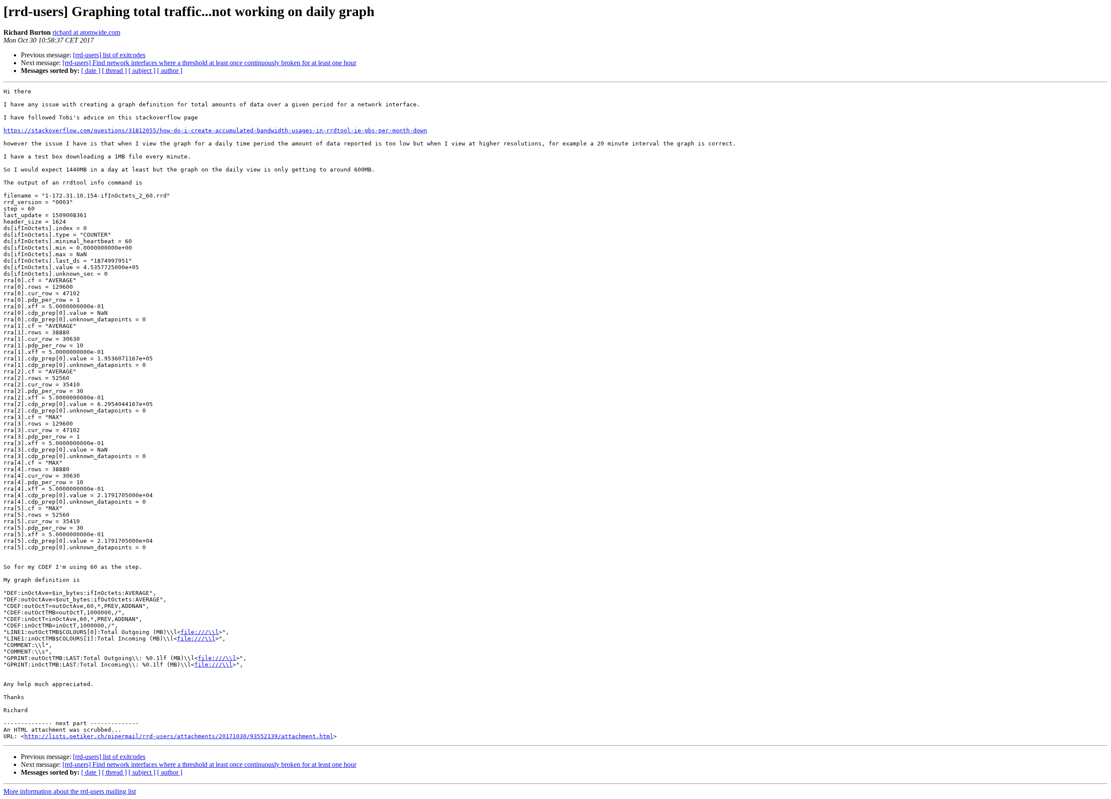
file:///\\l (200, 632)
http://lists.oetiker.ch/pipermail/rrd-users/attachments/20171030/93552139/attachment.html (178, 736)
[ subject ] (141, 70)
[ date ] (90, 70)
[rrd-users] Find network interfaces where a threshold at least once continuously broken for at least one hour (209, 62)
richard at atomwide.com (86, 32)
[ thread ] (114, 70)
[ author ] (169, 70)
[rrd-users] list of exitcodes (109, 55)
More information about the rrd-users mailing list (69, 791)
